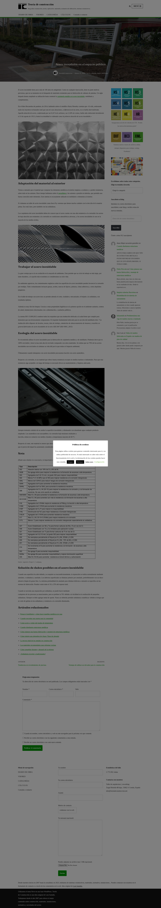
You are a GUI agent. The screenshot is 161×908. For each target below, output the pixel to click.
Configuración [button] (99, 462)
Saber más (89, 462)
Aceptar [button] (70, 462)
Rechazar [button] (80, 462)
